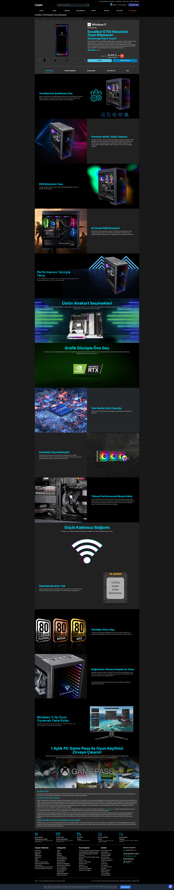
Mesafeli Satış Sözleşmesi (125, 880)
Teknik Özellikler (70, 71)
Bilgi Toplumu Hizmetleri (114, 880)
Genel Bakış (49, 70)
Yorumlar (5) (111, 71)
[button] (38, 60)
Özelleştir (99, 60)
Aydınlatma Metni (135, 880)
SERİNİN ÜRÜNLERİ (125, 60)
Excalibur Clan (125, 1)
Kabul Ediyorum (125, 887)
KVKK (92, 880)
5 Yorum (98, 50)
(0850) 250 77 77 (131, 850)
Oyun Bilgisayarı (44, 18)
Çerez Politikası (97, 880)
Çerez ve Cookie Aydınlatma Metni (98, 887)
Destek (131, 1)
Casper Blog (118, 1)
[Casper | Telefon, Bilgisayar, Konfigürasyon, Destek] (44, 5)
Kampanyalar (112, 1)
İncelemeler (91, 71)
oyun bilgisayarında (110, 809)
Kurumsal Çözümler (103, 1)
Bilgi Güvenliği (105, 880)
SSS (128, 71)
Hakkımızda (136, 1)
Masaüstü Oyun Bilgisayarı (56, 18)
